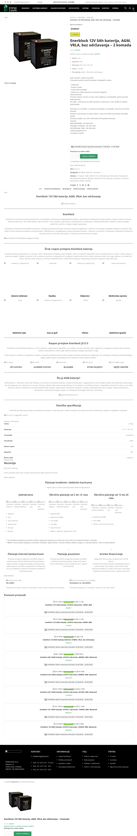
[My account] (130, 8)
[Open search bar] (125, 8)
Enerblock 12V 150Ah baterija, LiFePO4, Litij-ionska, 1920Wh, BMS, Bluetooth (68, 709)
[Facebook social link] (5, 2)
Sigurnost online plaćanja (119, 767)
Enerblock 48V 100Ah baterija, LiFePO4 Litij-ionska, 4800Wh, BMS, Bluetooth (68, 657)
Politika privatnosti (65, 760)
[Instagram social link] (8, 2)
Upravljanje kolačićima (67, 767)
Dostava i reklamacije (92, 763)
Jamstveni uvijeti (65, 763)
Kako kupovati (89, 760)
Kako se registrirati (91, 756)
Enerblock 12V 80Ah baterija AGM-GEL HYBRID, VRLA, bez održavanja (68, 640)
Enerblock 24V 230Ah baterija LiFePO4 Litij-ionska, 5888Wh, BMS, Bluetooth (68, 675)
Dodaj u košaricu (88, 156)
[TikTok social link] (10, 2)
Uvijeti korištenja (65, 756)
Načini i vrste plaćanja (92, 767)
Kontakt (40, 2)
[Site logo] (10, 8)
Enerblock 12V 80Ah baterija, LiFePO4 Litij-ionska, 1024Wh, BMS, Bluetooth (68, 727)
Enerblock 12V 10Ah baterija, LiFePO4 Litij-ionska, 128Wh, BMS (68, 605)
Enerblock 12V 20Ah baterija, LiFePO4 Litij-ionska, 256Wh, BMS (68, 622)
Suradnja (113, 760)
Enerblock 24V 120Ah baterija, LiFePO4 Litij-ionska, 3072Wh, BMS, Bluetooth (68, 692)
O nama (113, 756)
